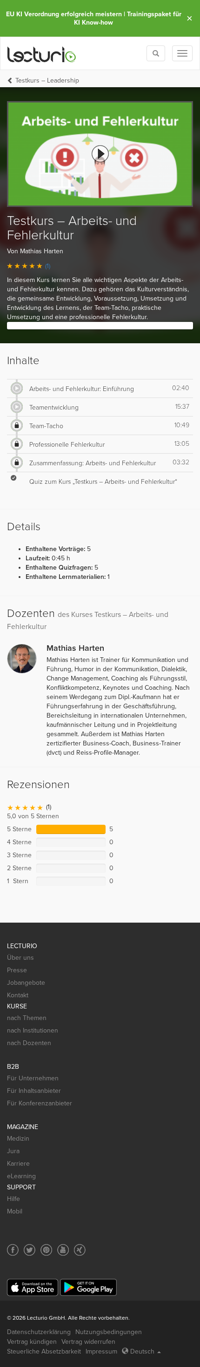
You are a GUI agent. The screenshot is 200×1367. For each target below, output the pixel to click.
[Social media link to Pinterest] (46, 1250)
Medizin (18, 1138)
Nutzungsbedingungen (108, 1332)
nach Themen (27, 1018)
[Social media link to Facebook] (13, 1250)
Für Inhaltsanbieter (34, 1091)
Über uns (20, 958)
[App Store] (32, 1287)
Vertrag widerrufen (88, 1342)
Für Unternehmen (33, 1078)
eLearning (21, 1176)
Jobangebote (26, 983)
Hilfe (13, 1199)
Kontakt (17, 995)
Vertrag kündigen (32, 1342)
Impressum (101, 1351)
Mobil (14, 1211)
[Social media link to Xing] (80, 1250)
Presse (17, 970)
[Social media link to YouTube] (63, 1250)
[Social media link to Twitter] (29, 1250)
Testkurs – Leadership (47, 80)
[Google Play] (88, 1287)
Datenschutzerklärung (39, 1332)
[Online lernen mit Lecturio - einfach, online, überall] (41, 54)
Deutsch (142, 1351)
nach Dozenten (29, 1043)
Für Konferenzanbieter (39, 1103)
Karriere (18, 1164)
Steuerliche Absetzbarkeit (44, 1351)
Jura (13, 1151)
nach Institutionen (32, 1030)
